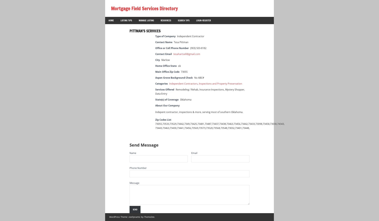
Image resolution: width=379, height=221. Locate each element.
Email (194, 153)
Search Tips (184, 20)
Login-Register (203, 20)
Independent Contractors (183, 83)
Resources (166, 20)
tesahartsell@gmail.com (186, 54)
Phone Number (138, 168)
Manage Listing (146, 20)
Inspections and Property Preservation (220, 83)
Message (134, 183)
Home (111, 20)
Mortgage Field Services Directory (144, 8)
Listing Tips (126, 20)
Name (133, 153)
